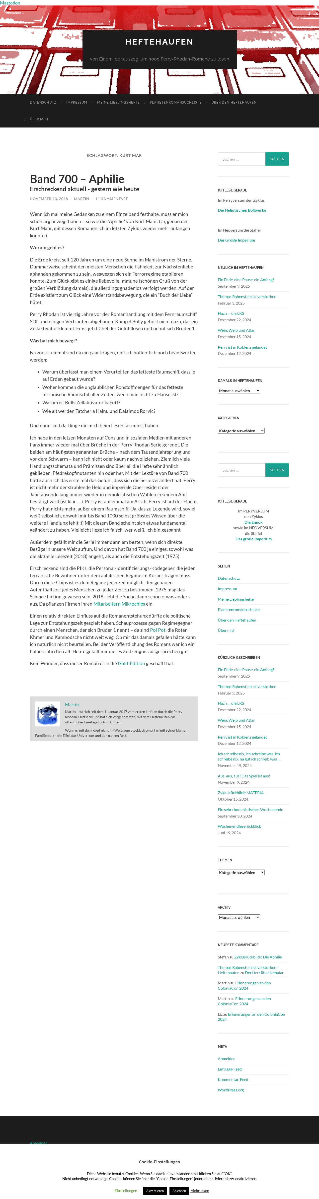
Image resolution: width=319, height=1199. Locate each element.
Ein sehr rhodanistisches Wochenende (250, 809)
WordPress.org (231, 1089)
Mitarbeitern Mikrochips (119, 604)
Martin (81, 198)
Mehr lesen (199, 1190)
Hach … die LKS (231, 313)
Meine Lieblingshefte (118, 102)
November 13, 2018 (49, 198)
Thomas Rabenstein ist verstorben (247, 296)
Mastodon (10, 2)
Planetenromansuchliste (176, 102)
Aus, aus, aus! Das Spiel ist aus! (244, 775)
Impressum (76, 102)
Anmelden (227, 1058)
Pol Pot (157, 630)
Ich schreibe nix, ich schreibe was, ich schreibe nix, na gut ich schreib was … (249, 756)
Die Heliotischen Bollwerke (242, 210)
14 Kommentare (111, 198)
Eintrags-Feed (230, 1069)
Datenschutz (43, 102)
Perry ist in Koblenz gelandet (242, 347)
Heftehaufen (159, 41)
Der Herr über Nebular (264, 972)
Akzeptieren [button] (155, 1191)
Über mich (40, 119)
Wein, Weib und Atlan (236, 330)
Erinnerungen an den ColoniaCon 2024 (244, 985)
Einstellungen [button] (126, 1190)
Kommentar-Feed (233, 1079)
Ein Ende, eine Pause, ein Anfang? (246, 279)
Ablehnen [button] (179, 1191)
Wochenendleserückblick (239, 826)
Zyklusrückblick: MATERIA (241, 792)
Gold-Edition (131, 663)
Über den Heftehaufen (234, 102)
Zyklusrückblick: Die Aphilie (258, 956)
